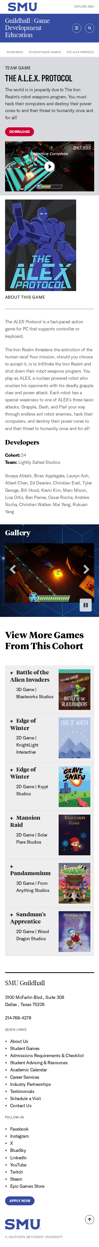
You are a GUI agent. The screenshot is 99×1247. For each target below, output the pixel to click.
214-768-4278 (18, 1018)
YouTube (18, 1165)
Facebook (19, 1129)
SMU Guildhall (25, 983)
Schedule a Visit (25, 1098)
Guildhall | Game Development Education (27, 28)
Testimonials (22, 1091)
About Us (19, 1041)
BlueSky (18, 1150)
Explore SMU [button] (84, 6)
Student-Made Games (45, 52)
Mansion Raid (25, 821)
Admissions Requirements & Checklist (47, 1055)
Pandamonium (30, 873)
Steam (16, 1179)
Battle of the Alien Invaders (30, 675)
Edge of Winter (23, 724)
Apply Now (19, 1200)
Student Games (25, 1048)
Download (19, 131)
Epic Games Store (27, 1186)
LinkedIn (18, 1158)
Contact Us (21, 1105)
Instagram (19, 1136)
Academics (15, 52)
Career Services (24, 1077)
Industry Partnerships (30, 1084)
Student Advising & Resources (39, 1063)
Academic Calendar (28, 1070)
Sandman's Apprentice (28, 917)
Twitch (16, 1172)
